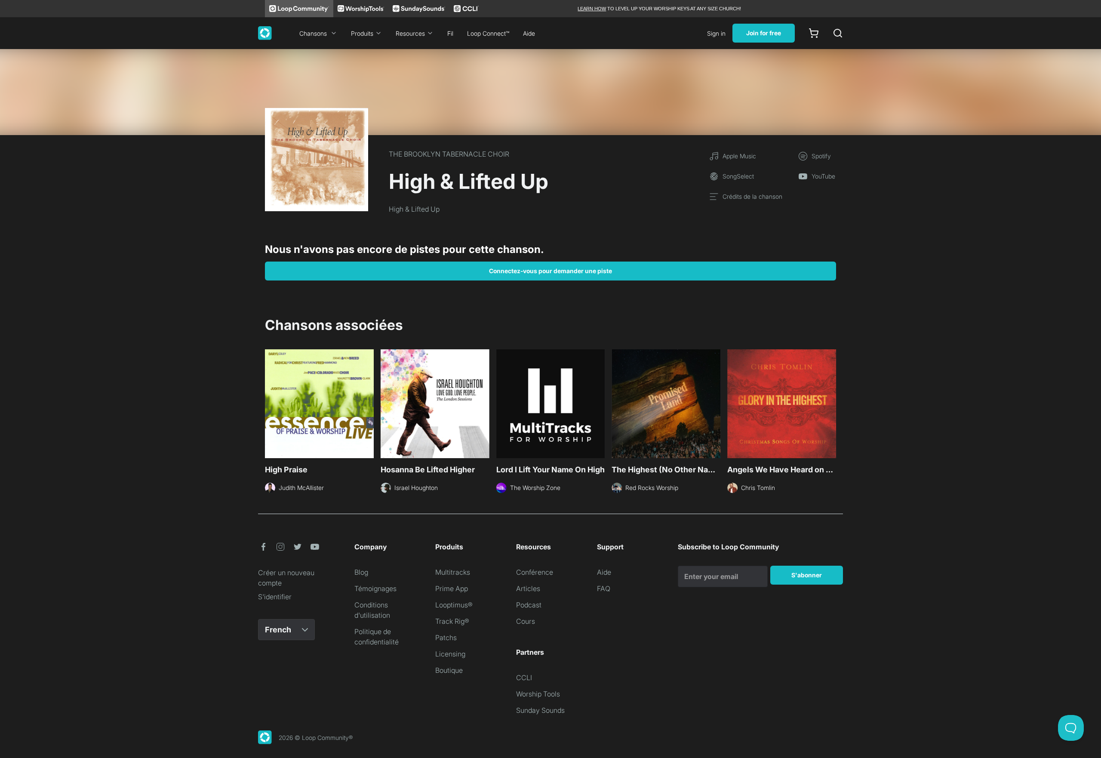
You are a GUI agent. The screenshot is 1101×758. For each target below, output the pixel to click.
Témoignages (375, 588)
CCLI (524, 677)
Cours (525, 621)
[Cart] (814, 33)
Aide (529, 33)
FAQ (603, 588)
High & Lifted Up (414, 209)
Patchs (446, 637)
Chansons (313, 33)
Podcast (528, 605)
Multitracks (452, 572)
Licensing (450, 654)
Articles (528, 588)
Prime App (451, 588)
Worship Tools (538, 694)
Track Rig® (452, 621)
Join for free (763, 33)
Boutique (449, 670)
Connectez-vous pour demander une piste (550, 270)
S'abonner (806, 575)
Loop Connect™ (488, 33)
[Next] (831, 402)
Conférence (534, 572)
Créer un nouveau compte (286, 577)
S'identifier (275, 596)
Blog (361, 572)
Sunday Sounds (540, 710)
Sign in (716, 33)
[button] (263, 547)
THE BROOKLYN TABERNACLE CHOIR (449, 154)
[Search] (838, 33)
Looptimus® (454, 605)
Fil (450, 33)
